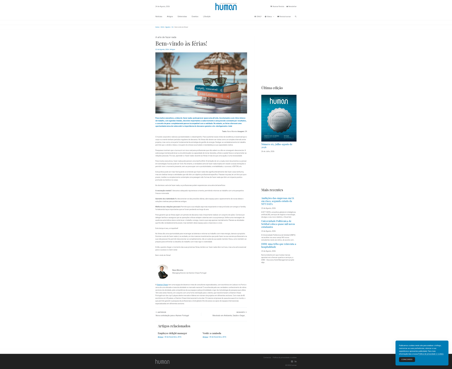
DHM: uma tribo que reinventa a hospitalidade (278, 245)
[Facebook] (292, 361)
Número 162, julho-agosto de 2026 (276, 146)
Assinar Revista (278, 6)
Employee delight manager (172, 333)
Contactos (267, 357)
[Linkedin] (296, 361)
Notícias (158, 16)
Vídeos (269, 16)
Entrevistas (182, 16)
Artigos (170, 16)
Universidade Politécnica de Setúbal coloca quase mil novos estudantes (278, 223)
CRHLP (259, 16)
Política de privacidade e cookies (285, 357)
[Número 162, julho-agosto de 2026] (279, 118)
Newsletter (293, 6)
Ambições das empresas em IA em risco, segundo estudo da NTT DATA (277, 201)
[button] (273, 16)
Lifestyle (206, 16)
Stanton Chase (162, 285)
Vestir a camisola (212, 333)
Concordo (407, 359)
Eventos (195, 16)
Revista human (285, 16)
